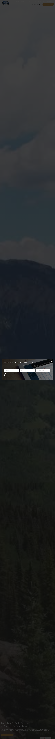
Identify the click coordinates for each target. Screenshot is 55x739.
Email (37, 368)
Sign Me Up (8, 375)
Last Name (22, 368)
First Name (6, 368)
